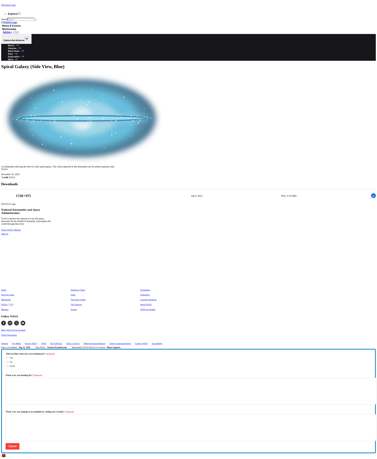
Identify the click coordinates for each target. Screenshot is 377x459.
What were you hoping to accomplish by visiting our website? (40, 411)
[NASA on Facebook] (3, 323)
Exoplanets (9, 55)
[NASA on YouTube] (23, 323)
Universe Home (9, 44)
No (11, 362)
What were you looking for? (24, 375)
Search (4, 19)
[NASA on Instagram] (10, 323)
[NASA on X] (16, 323)
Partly (12, 366)
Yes (11, 358)
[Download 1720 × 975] (373, 197)
